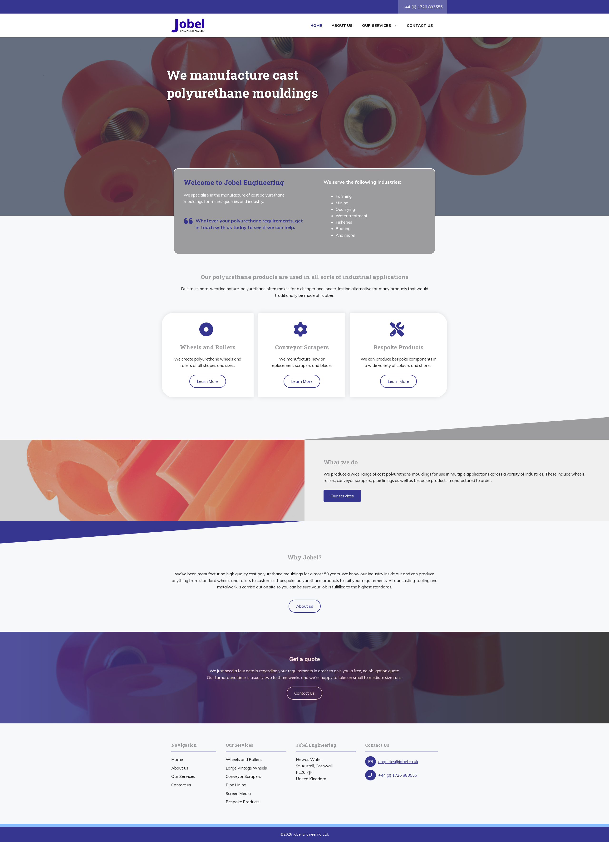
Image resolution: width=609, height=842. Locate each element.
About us (342, 25)
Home (316, 25)
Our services (376, 25)
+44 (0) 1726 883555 (422, 6)
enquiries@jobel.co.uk (398, 761)
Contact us (420, 25)
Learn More (207, 381)
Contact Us (304, 693)
